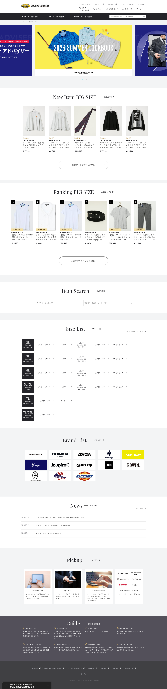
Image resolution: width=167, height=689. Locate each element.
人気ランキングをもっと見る (83, 260)
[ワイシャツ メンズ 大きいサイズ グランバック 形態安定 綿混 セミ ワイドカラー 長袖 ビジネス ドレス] (47, 216)
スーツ (63, 401)
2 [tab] (85, 79)
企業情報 (103, 668)
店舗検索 (91, 668)
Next (150, 52)
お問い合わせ (129, 668)
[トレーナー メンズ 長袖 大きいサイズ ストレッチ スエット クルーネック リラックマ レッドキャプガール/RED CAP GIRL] (34, 121)
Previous (17, 52)
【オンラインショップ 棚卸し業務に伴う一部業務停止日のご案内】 (61, 517)
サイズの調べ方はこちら (135, 331)
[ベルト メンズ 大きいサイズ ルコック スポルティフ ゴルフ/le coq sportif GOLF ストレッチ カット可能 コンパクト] (96, 216)
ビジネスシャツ (100, 345)
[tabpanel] (83, 50)
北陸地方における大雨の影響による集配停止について (56, 525)
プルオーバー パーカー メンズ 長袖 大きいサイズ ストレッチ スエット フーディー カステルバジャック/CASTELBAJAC (136, 147)
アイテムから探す (55, 16)
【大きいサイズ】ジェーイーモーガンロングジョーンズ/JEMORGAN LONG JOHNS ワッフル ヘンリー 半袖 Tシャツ (119, 239)
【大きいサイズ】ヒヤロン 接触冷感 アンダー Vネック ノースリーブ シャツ (22, 237)
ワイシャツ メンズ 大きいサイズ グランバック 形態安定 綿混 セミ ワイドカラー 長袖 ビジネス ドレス (46, 238)
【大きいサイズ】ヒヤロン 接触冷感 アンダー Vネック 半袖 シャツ (71, 237)
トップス (63, 345)
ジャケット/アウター (44, 345)
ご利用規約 (34, 668)
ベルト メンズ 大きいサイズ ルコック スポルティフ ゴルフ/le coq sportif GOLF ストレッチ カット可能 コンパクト (95, 239)
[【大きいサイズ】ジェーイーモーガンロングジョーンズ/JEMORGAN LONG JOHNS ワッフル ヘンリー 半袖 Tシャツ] (120, 216)
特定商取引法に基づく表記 (52, 668)
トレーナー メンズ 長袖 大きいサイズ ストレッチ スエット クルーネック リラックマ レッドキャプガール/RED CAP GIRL (33, 147)
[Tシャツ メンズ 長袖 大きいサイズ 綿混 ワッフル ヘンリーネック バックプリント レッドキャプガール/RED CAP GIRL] (111, 121)
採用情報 (115, 668)
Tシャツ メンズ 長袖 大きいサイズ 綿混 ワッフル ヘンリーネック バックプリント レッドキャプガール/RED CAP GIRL (111, 147)
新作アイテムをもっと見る (83, 165)
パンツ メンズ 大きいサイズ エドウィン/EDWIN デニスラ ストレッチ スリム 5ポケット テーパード (145, 238)
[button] (26, 685)
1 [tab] (81, 79)
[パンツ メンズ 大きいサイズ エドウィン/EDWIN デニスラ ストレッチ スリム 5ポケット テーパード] (145, 216)
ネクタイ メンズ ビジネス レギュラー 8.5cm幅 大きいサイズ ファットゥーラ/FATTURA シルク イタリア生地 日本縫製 (85, 147)
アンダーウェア (118, 345)
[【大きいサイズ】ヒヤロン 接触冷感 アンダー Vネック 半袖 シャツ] (71, 216)
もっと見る (139, 508)
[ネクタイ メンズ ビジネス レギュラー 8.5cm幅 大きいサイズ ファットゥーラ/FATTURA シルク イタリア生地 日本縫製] (85, 121)
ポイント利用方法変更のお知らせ (48, 533)
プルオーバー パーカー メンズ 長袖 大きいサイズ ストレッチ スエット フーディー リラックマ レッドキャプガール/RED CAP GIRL (59, 147)
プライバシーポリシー (75, 668)
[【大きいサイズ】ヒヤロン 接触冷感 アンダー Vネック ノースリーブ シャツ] (22, 216)
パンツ (81, 345)
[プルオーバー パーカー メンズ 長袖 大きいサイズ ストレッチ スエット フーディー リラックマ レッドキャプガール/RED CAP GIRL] (60, 121)
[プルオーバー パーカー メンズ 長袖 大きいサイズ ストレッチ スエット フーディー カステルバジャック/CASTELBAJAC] (137, 121)
